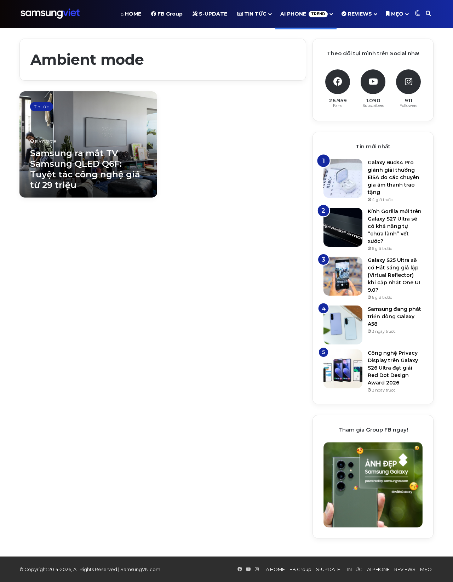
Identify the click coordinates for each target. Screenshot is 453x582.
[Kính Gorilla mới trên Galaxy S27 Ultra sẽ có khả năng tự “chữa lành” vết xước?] (342, 227)
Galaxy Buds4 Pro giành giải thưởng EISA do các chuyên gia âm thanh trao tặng (393, 177)
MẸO (396, 14)
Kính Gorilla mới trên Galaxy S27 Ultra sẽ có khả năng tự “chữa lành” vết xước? (395, 226)
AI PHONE (302, 14)
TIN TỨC (254, 14)
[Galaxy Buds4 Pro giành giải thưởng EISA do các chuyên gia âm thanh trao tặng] (342, 178)
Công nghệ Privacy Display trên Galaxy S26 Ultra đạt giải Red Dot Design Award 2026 (393, 368)
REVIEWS (359, 14)
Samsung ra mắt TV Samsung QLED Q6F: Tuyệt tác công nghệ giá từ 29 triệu (85, 169)
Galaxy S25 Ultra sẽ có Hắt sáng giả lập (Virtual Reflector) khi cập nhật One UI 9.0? (394, 275)
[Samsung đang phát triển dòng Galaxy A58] (342, 325)
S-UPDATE (212, 14)
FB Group (169, 14)
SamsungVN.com (140, 569)
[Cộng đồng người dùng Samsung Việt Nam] (50, 14)
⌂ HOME (131, 14)
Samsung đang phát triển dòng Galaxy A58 (394, 316)
